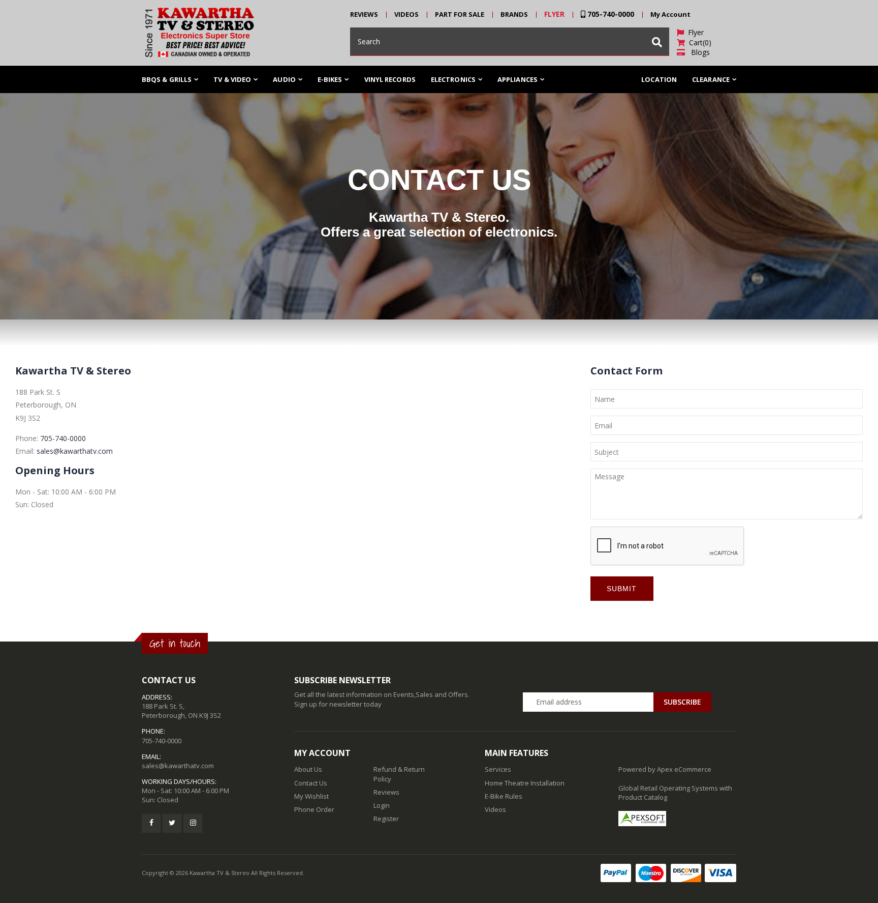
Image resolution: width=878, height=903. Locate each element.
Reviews (386, 792)
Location (659, 79)
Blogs (697, 52)
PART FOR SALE (459, 14)
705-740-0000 (609, 14)
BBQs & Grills (167, 79)
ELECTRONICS (453, 79)
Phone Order (314, 809)
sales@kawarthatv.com (75, 451)
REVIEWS (364, 14)
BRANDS (514, 14)
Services (498, 769)
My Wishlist (311, 796)
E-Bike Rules (503, 796)
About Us (308, 769)
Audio (284, 79)
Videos (495, 809)
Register (386, 818)
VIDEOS (406, 14)
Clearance (711, 79)
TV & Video (232, 79)
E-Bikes (330, 79)
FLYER (554, 14)
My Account (670, 14)
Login (381, 805)
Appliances (517, 79)
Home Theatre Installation (525, 783)
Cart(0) (698, 42)
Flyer (694, 32)
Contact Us (310, 783)
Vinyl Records (390, 79)
